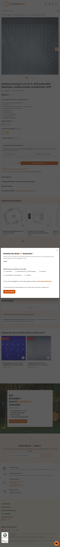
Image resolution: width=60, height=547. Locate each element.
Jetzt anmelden (9, 292)
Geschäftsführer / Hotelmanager (26, 271)
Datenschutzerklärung (44, 281)
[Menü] (7, 533)
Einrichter (43, 271)
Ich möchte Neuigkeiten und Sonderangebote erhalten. (28, 281)
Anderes (28, 275)
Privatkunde (8, 271)
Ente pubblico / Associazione (13, 275)
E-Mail (5, 261)
